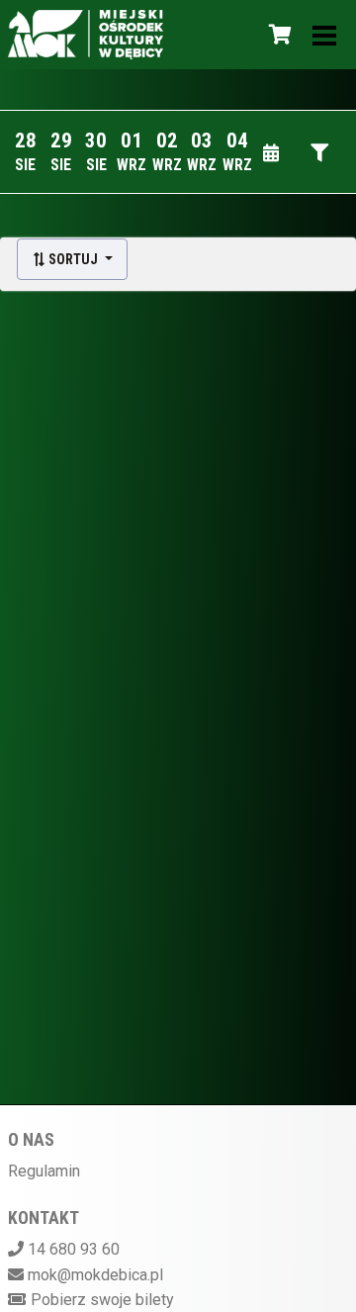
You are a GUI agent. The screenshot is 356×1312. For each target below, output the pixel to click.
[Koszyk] (277, 34)
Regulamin (44, 1171)
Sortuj (73, 259)
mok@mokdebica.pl (95, 1274)
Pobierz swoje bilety (102, 1299)
